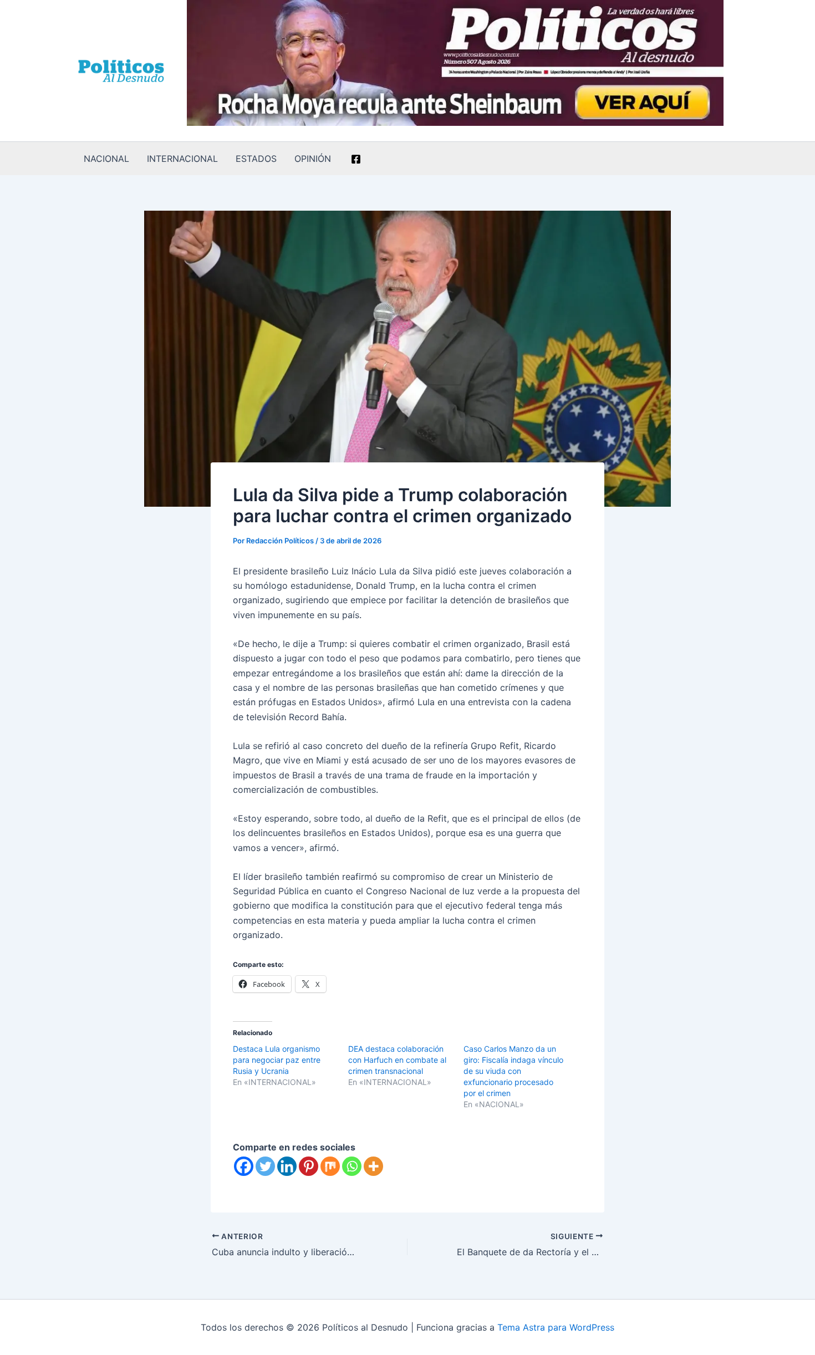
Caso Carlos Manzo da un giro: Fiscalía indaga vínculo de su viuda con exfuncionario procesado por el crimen (513, 1071)
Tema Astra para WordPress (555, 1327)
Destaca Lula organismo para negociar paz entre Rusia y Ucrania (276, 1060)
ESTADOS (256, 158)
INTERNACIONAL (182, 158)
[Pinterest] (308, 1166)
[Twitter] (265, 1166)
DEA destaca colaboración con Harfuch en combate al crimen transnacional (397, 1060)
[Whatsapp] (351, 1166)
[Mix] (330, 1166)
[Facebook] (356, 159)
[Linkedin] (287, 1166)
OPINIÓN (312, 158)
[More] (373, 1166)
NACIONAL (106, 158)
